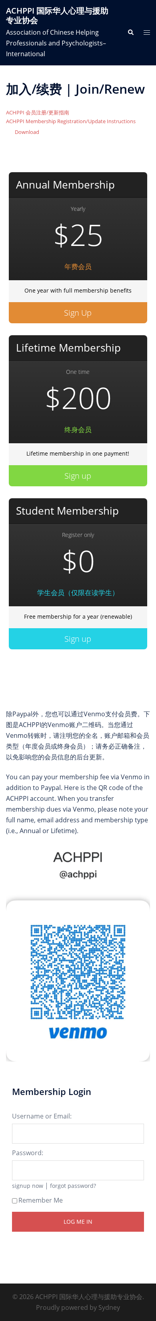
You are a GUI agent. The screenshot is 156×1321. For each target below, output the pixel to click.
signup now (27, 1185)
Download (27, 132)
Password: (27, 1152)
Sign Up (78, 312)
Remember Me (40, 1200)
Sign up (77, 475)
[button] (130, 32)
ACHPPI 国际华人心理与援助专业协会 (57, 15)
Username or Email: (42, 1116)
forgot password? (73, 1185)
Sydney (109, 1307)
